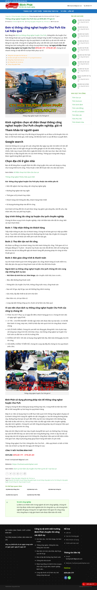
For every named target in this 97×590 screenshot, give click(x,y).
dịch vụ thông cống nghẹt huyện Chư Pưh (31, 35)
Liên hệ (71, 11)
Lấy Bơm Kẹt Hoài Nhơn (84, 20)
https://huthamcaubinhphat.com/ (25, 464)
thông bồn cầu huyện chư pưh (15, 480)
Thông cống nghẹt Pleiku (14, 64)
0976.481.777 (40, 48)
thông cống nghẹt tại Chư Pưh (48, 480)
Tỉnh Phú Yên (77, 119)
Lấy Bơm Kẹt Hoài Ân (83, 34)
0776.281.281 (29, 455)
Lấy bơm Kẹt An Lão (83, 27)
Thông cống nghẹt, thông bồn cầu (19, 16)
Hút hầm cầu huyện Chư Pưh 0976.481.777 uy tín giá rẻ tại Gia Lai (24, 57)
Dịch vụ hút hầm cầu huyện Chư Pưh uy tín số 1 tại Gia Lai (35, 469)
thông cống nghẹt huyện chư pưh (32, 480)
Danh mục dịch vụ (50, 11)
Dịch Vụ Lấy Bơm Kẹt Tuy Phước (84, 76)
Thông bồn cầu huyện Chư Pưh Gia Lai (17, 55)
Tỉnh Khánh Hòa (78, 122)
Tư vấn (63, 11)
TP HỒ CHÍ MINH (78, 112)
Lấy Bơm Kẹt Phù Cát (83, 41)
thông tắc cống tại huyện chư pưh (21, 482)
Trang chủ (27, 11)
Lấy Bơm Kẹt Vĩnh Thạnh (84, 55)
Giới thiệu (38, 11)
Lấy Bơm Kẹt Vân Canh (83, 62)
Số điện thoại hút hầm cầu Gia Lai (26, 172)
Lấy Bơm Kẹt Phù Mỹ (83, 48)
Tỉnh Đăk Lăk (77, 115)
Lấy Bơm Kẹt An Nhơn (83, 84)
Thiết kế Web (8, 586)
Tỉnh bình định (77, 105)
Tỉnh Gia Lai (47, 21)
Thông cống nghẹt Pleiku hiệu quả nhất (20, 177)
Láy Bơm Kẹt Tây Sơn (83, 68)
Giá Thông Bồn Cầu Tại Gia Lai (15, 62)
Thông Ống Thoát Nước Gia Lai (16, 60)
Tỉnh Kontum (77, 101)
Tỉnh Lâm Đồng (77, 108)
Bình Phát (21, 21)
